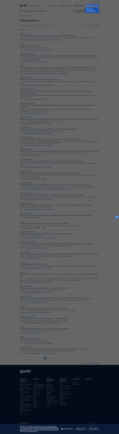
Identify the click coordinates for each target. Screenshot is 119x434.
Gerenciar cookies (68, 429)
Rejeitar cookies (81, 429)
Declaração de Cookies (32, 431)
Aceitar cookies (93, 429)
